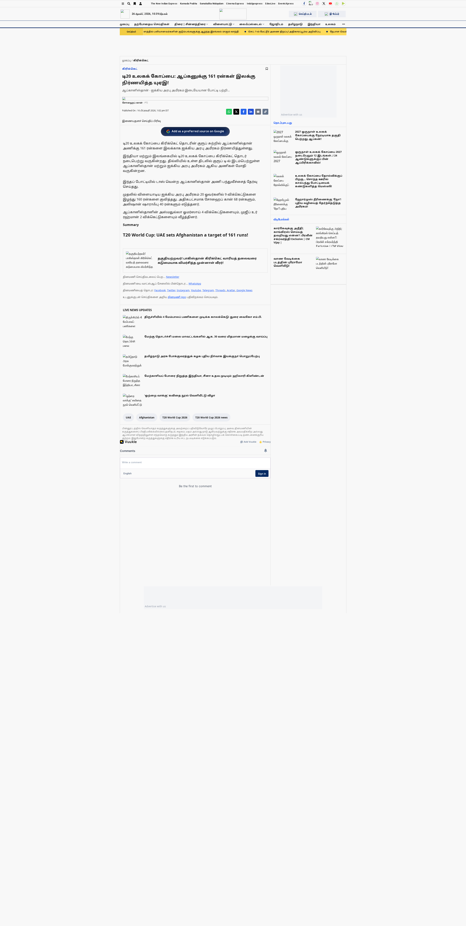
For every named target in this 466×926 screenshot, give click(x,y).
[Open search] (129, 4)
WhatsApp (195, 283)
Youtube (196, 290)
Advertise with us (291, 114)
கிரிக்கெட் (130, 68)
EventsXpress (286, 3)
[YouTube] (330, 3)
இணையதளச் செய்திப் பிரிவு (141, 121)
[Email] (258, 112)
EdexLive (270, 3)
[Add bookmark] (266, 68)
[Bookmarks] (135, 4)
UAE (128, 417)
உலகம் (330, 24)
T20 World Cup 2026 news (211, 417)
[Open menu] (123, 4)
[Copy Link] (265, 112)
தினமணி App (177, 297)
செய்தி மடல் (305, 13)
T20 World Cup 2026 (174, 417)
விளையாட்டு (222, 24)
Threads (220, 290)
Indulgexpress (255, 3)
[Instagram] (317, 3)
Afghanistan (146, 417)
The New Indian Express (164, 3)
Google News (244, 290)
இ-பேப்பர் (334, 13)
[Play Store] (343, 3)
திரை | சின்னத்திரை (190, 24)
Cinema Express (235, 3)
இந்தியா (314, 24)
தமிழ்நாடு (295, 24)
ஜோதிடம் (276, 24)
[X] (324, 3)
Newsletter (172, 277)
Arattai (231, 290)
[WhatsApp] (337, 3)
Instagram (183, 290)
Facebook (160, 290)
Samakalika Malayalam (211, 3)
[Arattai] (311, 3)
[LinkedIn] (251, 112)
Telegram (208, 290)
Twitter (171, 290)
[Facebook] (304, 3)
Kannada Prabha (188, 3)
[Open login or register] (140, 4)
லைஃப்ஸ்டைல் (250, 24)
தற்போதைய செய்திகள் (151, 24)
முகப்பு (124, 24)
